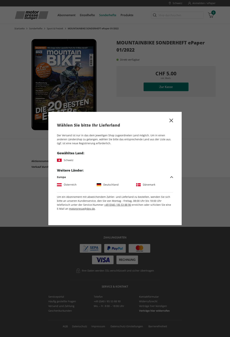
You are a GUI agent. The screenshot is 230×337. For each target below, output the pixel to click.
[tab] (115, 177)
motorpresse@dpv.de (82, 208)
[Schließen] (171, 120)
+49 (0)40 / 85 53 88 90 (117, 204)
